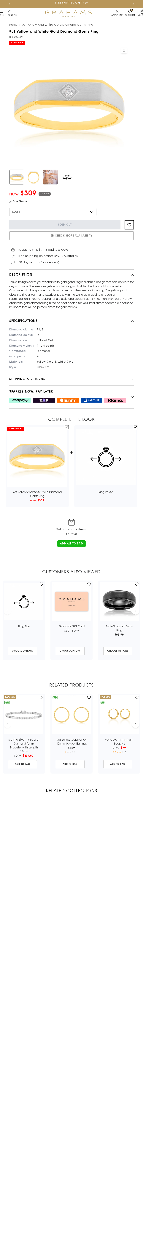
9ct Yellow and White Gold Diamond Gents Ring (37, 494)
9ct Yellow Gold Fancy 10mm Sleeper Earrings (71, 742)
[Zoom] (124, 50)
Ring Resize (105, 492)
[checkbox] (66, 427)
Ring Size (24, 626)
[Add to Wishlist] (41, 584)
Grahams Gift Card (72, 626)
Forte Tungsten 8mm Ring (119, 628)
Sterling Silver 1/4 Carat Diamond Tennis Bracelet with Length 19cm (23, 746)
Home (13, 25)
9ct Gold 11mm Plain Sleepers (119, 742)
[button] (71, 543)
